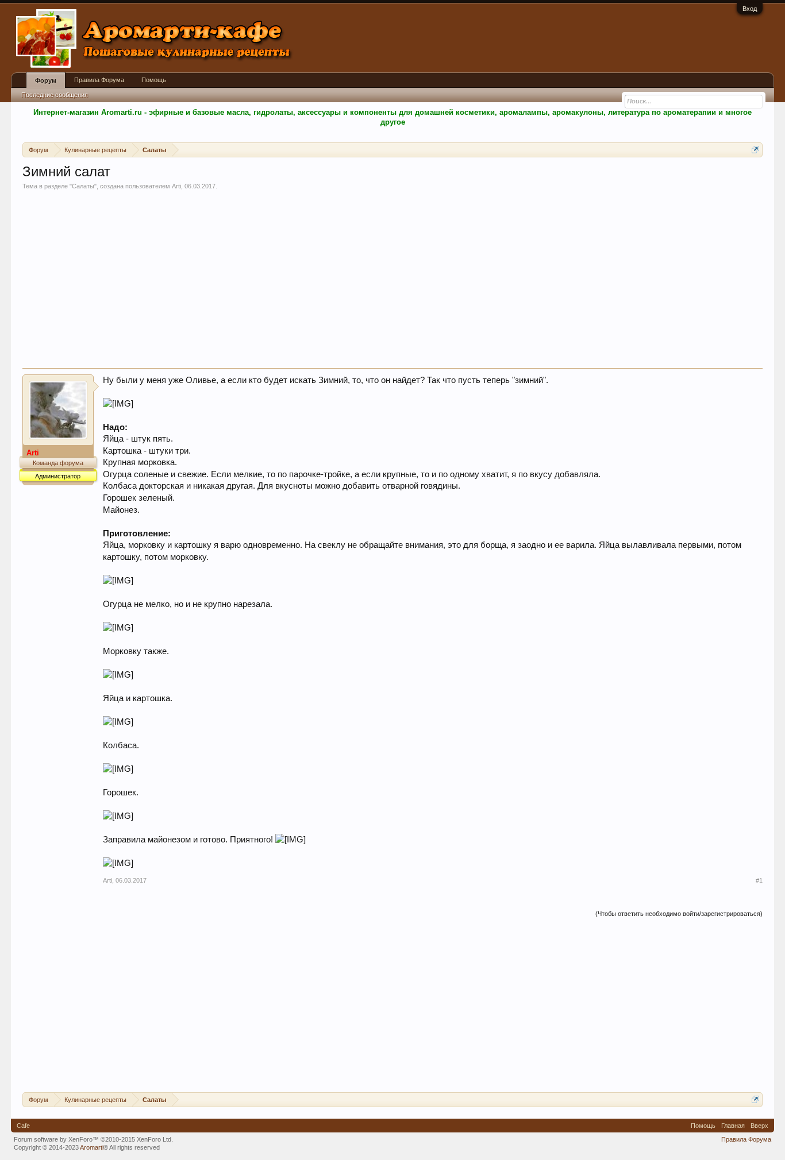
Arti (176, 186)
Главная (733, 1125)
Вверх (759, 1125)
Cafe (23, 1125)
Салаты (83, 186)
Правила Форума (99, 79)
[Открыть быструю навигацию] (755, 149)
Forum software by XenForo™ (93, 1139)
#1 (759, 880)
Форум (45, 80)
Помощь (153, 79)
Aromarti (91, 1147)
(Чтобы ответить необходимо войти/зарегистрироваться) (679, 913)
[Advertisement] (392, 282)
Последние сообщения (54, 94)
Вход (749, 8)
